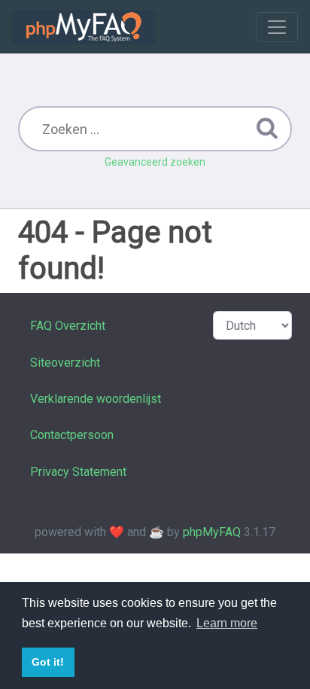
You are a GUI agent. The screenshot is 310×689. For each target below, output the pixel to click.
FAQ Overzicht (67, 326)
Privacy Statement (78, 472)
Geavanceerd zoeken (155, 162)
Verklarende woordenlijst (95, 399)
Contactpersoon (72, 435)
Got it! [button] (48, 662)
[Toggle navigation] (277, 27)
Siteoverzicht (65, 362)
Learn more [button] (226, 623)
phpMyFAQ (212, 532)
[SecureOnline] (84, 27)
